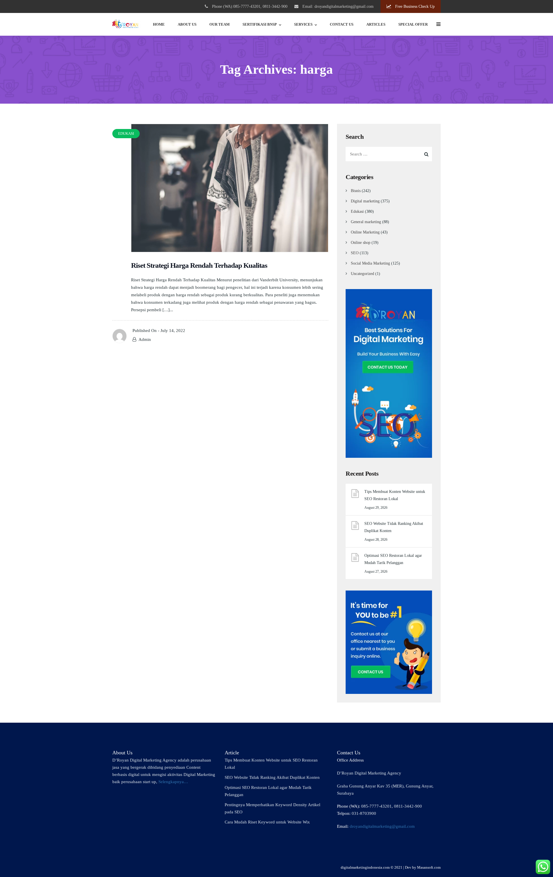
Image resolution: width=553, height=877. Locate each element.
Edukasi (357, 211)
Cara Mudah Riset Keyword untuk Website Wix (267, 822)
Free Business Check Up (414, 6)
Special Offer (413, 24)
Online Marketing (365, 232)
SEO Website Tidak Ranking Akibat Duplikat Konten (393, 527)
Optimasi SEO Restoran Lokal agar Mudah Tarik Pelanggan (393, 559)
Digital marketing (365, 201)
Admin (145, 339)
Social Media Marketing (370, 263)
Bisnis (356, 191)
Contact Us (341, 24)
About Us (187, 24)
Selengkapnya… (173, 781)
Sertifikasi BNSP (260, 24)
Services (303, 24)
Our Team (219, 24)
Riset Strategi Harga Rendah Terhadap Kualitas (199, 265)
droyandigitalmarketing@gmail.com (382, 826)
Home (159, 24)
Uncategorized (362, 274)
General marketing (366, 222)
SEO (355, 253)
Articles (375, 24)
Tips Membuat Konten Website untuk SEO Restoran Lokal (394, 495)
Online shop (360, 242)
